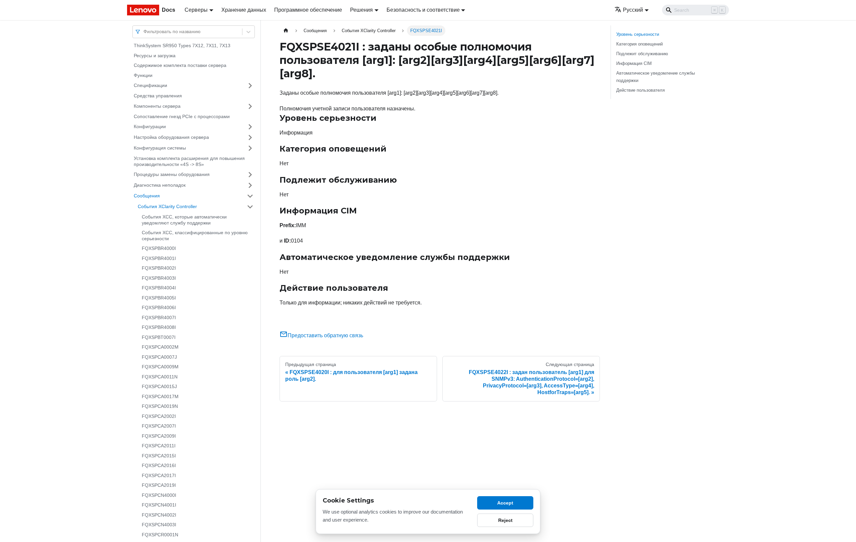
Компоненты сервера (157, 106)
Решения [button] (361, 10)
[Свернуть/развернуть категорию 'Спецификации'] (250, 85)
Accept (505, 503)
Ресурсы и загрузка (155, 55)
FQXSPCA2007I (159, 426)
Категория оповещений (639, 44)
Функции (143, 75)
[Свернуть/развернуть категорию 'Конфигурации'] (250, 126)
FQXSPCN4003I (159, 524)
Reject (505, 520)
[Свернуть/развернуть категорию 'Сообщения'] (250, 196)
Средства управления (158, 95)
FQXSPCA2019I (159, 485)
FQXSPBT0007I (159, 337)
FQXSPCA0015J (159, 386)
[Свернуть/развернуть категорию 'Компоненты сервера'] (250, 106)
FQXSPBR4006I (159, 307)
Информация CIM (634, 63)
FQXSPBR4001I (159, 258)
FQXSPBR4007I (159, 317)
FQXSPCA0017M (160, 396)
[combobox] (144, 31)
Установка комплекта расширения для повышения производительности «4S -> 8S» (189, 161)
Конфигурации (150, 126)
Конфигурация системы (160, 148)
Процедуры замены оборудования (172, 174)
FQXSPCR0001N (160, 534)
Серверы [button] (196, 10)
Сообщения (147, 195)
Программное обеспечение (308, 10)
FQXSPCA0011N (160, 376)
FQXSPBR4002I (159, 268)
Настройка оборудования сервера (171, 137)
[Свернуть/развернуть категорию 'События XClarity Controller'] (250, 206)
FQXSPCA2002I (159, 416)
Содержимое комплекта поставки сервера (180, 65)
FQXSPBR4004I (159, 287)
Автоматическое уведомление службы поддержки (655, 77)
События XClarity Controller (167, 206)
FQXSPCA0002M (160, 347)
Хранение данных (243, 10)
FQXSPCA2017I (159, 475)
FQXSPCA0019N (160, 406)
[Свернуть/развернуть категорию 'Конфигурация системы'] (250, 148)
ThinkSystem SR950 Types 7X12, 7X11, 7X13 (182, 45)
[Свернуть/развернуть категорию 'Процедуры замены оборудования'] (250, 174)
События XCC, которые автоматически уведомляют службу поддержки (184, 219)
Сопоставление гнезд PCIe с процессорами (182, 116)
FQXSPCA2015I (159, 455)
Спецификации (150, 85)
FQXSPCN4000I (159, 495)
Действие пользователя (640, 90)
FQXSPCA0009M (160, 366)
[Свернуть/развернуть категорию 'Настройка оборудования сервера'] (250, 137)
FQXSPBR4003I (159, 278)
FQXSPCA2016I (159, 465)
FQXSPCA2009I (159, 436)
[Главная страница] (286, 30)
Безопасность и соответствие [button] (423, 10)
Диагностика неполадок (160, 185)
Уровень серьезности (637, 34)
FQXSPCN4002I (159, 515)
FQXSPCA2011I (159, 445)
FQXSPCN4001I (159, 505)
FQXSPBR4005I (159, 297)
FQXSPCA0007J (159, 357)
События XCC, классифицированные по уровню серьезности (195, 235)
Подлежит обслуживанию (642, 53)
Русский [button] (633, 10)
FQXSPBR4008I (159, 327)
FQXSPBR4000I (159, 248)
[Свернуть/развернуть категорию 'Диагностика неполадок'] (250, 185)
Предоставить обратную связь (325, 335)
